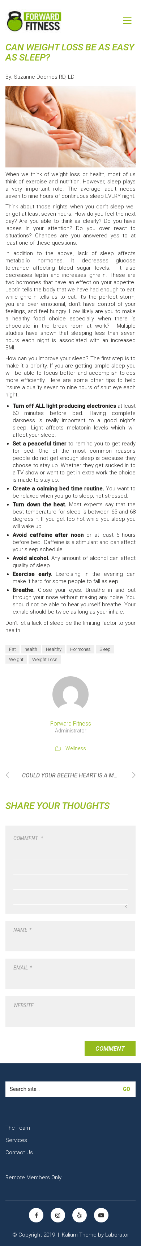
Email (22, 968)
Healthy (53, 649)
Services (16, 1140)
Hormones (80, 649)
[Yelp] (79, 1215)
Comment (28, 838)
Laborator (117, 1235)
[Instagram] (58, 1215)
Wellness (75, 748)
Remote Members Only (33, 1177)
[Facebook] (36, 1215)
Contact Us (19, 1152)
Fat (12, 649)
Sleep (105, 649)
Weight (16, 659)
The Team (17, 1128)
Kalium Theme (79, 1235)
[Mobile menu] (128, 21)
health (31, 649)
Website (23, 1005)
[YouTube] (101, 1215)
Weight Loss (44, 659)
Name (22, 930)
